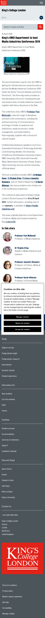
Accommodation (17, 434)
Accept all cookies (22, 329)
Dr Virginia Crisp (22, 247)
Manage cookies (16, 614)
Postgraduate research (20, 359)
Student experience (18, 376)
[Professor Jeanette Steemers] (9, 265)
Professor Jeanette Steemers (27, 261)
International (16, 365)
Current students (17, 400)
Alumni (13, 411)
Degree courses (17, 348)
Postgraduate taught (19, 353)
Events (13, 475)
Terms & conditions (17, 585)
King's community (17, 498)
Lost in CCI (10, 222)
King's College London (14, 10)
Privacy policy (15, 591)
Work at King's (16, 492)
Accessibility (14, 608)
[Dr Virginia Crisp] (9, 251)
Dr (14, 178)
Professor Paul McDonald (25, 235)
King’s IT (14, 446)
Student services (17, 429)
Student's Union (17, 480)
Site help (13, 602)
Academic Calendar (18, 451)
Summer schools (17, 371)
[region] (22, 309)
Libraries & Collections (19, 440)
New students (16, 394)
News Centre (16, 469)
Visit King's (15, 486)
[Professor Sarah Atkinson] (9, 279)
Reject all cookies (23, 323)
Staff (13, 405)
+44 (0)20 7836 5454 (10, 515)
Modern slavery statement (20, 597)
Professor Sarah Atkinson (25, 277)
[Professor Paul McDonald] (9, 237)
